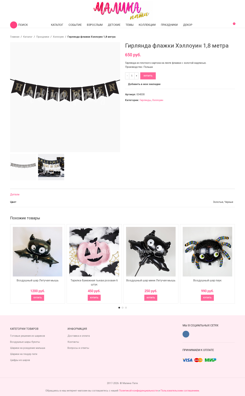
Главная (14, 36)
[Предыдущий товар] (225, 37)
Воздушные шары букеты (25, 341)
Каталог (27, 36)
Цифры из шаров (20, 360)
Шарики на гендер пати (23, 354)
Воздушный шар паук (207, 280)
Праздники (42, 36)
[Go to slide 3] (126, 308)
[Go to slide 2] (122, 308)
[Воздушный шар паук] (207, 251)
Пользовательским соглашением (179, 390)
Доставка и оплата (79, 335)
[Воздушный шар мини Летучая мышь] (151, 251)
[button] (37, 298)
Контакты (73, 341)
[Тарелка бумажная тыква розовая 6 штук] (94, 251)
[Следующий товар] (233, 37)
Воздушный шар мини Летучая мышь (150, 280)
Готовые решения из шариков (27, 335)
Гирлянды (145, 100)
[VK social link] (186, 334)
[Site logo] (122, 10)
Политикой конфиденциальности (138, 390)
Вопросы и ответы (78, 347)
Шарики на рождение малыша (27, 347)
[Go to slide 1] (119, 308)
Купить (148, 76)
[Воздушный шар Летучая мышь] (37, 251)
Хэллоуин (58, 36)
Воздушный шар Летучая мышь (38, 280)
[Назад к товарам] (229, 37)
